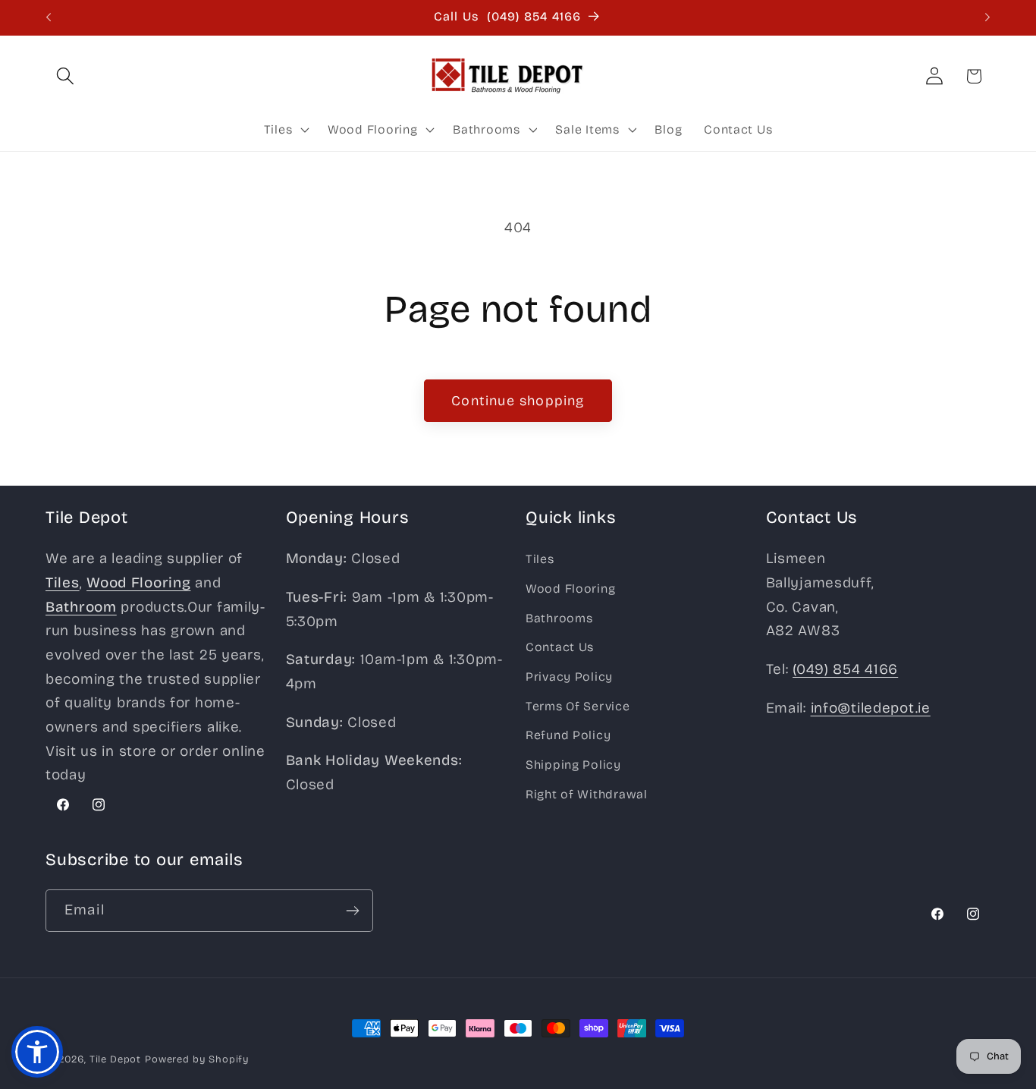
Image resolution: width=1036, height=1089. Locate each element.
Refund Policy (568, 735)
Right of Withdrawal (587, 794)
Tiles (540, 559)
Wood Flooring (570, 588)
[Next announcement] (987, 17)
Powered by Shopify (197, 1059)
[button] (66, 76)
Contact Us (560, 647)
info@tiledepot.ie (871, 707)
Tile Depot (115, 1059)
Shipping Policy (573, 764)
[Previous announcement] (48, 17)
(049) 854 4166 (845, 669)
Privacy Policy (569, 676)
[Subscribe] (352, 910)
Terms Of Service (578, 706)
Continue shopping (517, 400)
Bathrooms (559, 618)
